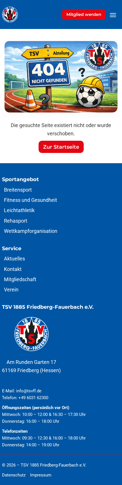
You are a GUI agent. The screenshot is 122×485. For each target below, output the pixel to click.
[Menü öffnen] (113, 15)
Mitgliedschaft (20, 279)
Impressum (40, 475)
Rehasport (15, 221)
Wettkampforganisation (30, 231)
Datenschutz (14, 475)
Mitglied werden (83, 14)
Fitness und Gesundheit (30, 200)
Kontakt (13, 269)
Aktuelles (14, 259)
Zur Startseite (61, 147)
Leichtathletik (19, 210)
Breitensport (18, 190)
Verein (11, 290)
